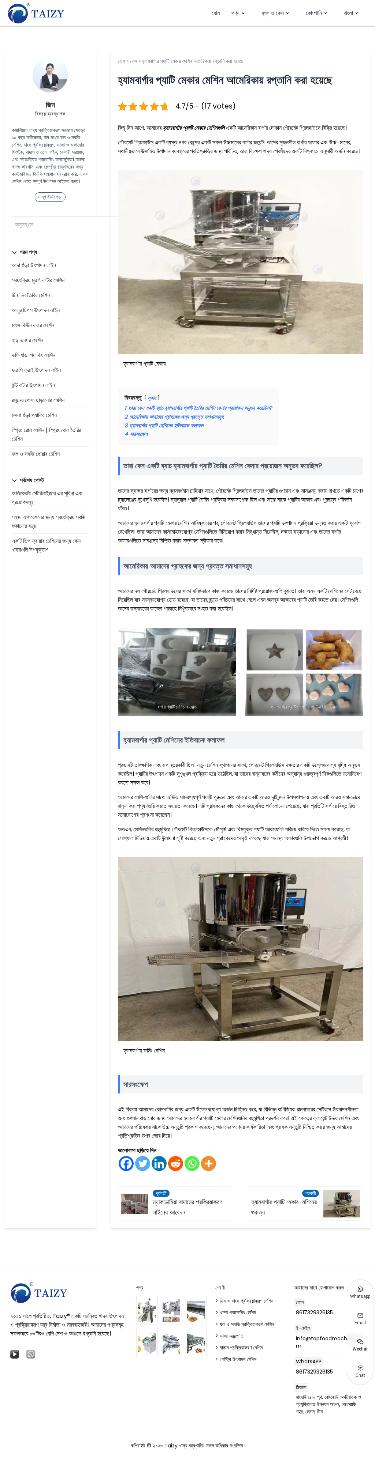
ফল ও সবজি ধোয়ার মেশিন (36, 454)
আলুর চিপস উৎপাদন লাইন (36, 310)
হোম (216, 13)
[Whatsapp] (192, 1163)
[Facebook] (126, 1163)
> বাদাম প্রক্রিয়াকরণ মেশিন (239, 1347)
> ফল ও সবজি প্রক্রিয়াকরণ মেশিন (244, 1324)
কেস (133, 61)
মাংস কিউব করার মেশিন (33, 325)
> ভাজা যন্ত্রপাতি (229, 1336)
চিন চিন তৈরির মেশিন (31, 295)
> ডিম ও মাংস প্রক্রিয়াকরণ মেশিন (244, 1300)
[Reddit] (175, 1163)
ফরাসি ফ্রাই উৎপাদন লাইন (36, 370)
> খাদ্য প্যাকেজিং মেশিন (235, 1312)
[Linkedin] (159, 1163)
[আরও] (208, 1163)
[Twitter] (142, 1163)
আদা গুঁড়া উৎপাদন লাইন (34, 265)
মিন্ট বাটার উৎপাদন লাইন (33, 385)
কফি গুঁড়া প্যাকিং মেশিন (33, 355)
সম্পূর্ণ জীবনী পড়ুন (50, 197)
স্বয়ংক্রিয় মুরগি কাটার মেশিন (38, 280)
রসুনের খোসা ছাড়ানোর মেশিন (38, 400)
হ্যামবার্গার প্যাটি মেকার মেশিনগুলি (193, 128)
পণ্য (235, 13)
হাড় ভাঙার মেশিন (27, 340)
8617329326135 (314, 1312)
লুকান (152, 398)
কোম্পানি (314, 13)
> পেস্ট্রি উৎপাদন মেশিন (235, 1359)
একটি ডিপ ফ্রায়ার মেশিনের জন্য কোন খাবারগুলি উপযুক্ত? (46, 545)
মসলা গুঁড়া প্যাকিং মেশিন (34, 415)
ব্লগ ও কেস (272, 13)
